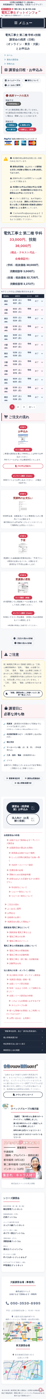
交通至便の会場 (16, 870)
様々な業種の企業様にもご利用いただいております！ (23, 1012)
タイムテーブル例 (19, 1005)
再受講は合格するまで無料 (23, 853)
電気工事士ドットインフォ (20, 12)
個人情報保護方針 (24, 783)
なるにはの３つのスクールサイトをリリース (28, 1135)
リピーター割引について (22, 896)
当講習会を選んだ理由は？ (19, 921)
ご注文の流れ (13, 904)
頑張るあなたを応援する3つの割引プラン (23, 880)
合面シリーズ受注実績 (19, 983)
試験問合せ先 (15, 963)
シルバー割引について (21, 891)
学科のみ (10, 64)
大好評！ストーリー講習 (22, 865)
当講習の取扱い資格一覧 (20, 979)
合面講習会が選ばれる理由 (21, 847)
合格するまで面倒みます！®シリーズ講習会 (23, 842)
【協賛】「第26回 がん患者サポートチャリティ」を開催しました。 (28, 1117)
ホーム (9, 55)
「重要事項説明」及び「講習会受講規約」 (20, 1031)
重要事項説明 (14, 778)
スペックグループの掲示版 (25, 1108)
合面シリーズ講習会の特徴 (21, 995)
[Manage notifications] (41, 1390)
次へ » (32, 407)
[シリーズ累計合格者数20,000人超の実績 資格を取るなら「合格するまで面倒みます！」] (20, 1066)
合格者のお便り (14, 917)
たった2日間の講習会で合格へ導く (24, 859)
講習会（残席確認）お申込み (23, 808)
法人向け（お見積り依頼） (23, 819)
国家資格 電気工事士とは (20, 932)
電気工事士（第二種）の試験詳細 (24, 959)
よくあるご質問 (14, 908)
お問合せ (11, 913)
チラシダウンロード (24, 1094)
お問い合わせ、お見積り (20, 1018)
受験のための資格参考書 (20, 874)
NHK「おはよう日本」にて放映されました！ (23, 990)
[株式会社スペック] (5, 1106)
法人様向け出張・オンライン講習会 (25, 975)
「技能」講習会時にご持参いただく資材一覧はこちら (24, 693)
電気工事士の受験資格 (19, 950)
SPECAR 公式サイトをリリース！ (27, 1130)
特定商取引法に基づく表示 (14, 1044)
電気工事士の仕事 (17, 936)
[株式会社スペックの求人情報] (23, 1159)
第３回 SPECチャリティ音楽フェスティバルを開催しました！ (27, 1124)
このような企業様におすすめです (26, 1001)
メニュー (25, 23)
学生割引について (19, 887)
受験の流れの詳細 (24, 643)
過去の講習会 (12, 59)
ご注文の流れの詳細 (24, 638)
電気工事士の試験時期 (19, 955)
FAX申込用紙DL (24, 466)
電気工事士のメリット (19, 941)
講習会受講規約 (33, 778)
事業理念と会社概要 (11, 1050)
